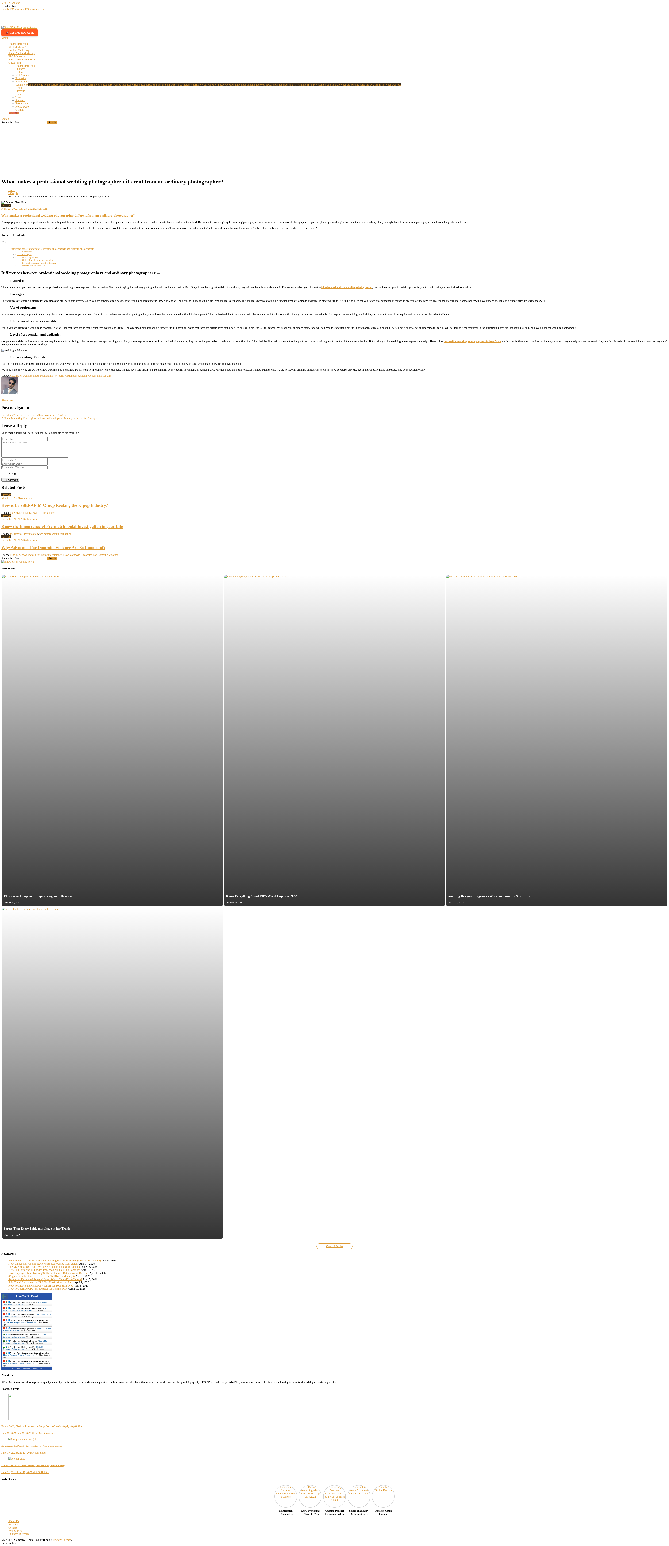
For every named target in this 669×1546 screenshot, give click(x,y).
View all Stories (334, 1246)
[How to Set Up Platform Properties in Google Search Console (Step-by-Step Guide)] (334, 1407)
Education (20, 78)
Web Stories (22, 75)
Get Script (16, 1369)
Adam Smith (39, 1452)
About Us (13, 1521)
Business (20, 68)
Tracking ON (37, 1369)
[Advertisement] (334, 150)
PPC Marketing (16, 56)
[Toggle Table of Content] (4, 242)
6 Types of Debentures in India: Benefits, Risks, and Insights (41, 1276)
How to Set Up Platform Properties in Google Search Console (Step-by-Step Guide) (54, 1260)
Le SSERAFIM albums (42, 512)
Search (5, 118)
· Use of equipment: (28, 257)
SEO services (16, 9)
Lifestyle (20, 90)
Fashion (19, 72)
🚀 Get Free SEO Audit (20, 32)
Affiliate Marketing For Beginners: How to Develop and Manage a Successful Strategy (49, 418)
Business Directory (18, 1533)
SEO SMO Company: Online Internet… (25, 1336)
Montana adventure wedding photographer (346, 287)
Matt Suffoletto (40, 1472)
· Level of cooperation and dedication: (37, 263)
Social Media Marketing (21, 53)
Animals (20, 100)
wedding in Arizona (76, 375)
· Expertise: (24, 251)
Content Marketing (18, 50)
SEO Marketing (17, 46)
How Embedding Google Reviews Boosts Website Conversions (43, 1263)
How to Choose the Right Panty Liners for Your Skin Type (40, 1285)
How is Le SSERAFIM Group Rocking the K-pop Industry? (54, 505)
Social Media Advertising (22, 59)
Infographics (22, 81)
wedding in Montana (99, 375)
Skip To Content (10, 2)
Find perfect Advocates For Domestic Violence (36, 554)
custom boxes (36, 9)
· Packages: (24, 254)
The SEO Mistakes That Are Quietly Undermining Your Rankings (44, 1266)
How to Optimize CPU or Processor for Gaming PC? (37, 1288)
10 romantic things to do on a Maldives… (25, 1303)
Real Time (26, 1369)
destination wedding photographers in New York (472, 341)
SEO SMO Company (43, 1433)
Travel (18, 97)
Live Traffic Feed (27, 1296)
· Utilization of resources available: (35, 260)
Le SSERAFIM (19, 512)
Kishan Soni (40, 208)
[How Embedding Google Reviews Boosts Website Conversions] (334, 1439)
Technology (208, 84)
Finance (19, 94)
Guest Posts (14, 62)
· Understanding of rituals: (31, 265)
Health (5, 9)
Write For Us (15, 1524)
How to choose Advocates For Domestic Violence (90, 554)
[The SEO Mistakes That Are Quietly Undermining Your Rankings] (334, 1458)
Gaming (19, 109)
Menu (4, 37)
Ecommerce (21, 103)
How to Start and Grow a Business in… (19, 1355)
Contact (12, 1527)
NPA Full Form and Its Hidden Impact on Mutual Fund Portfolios (44, 1269)
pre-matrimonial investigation (55, 533)
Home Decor (22, 106)
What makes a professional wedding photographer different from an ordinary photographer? (68, 215)
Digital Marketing (18, 43)
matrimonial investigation (24, 533)
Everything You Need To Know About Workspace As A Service (36, 415)
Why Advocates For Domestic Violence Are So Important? (53, 547)
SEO (26, 9)
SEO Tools (14, 113)
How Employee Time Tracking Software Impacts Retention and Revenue (48, 1273)
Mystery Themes (62, 1539)
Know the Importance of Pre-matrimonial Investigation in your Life (62, 526)
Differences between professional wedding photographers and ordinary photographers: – (53, 248)
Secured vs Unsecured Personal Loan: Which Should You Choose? (45, 1279)
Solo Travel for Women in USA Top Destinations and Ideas (41, 1282)
